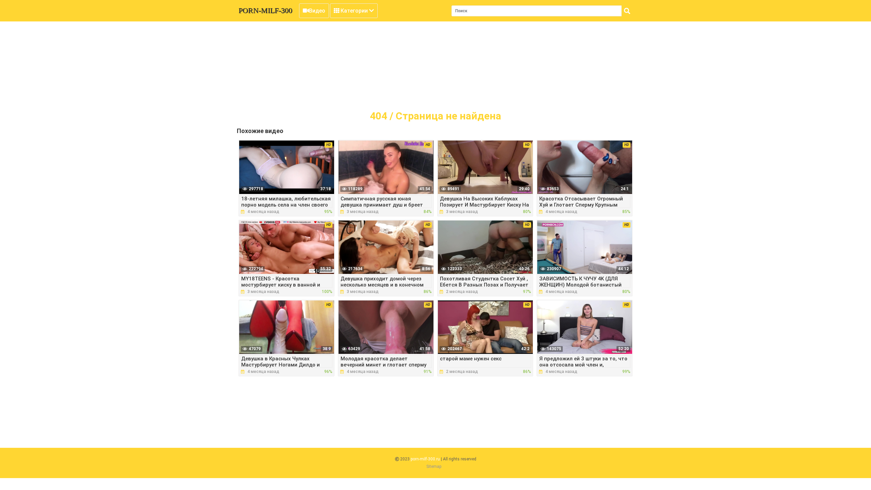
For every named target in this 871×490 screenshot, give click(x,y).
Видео (317, 10)
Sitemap (433, 466)
